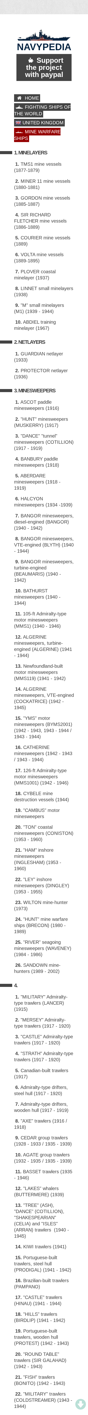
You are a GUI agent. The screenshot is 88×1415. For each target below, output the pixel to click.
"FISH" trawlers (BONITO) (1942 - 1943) (39, 1380)
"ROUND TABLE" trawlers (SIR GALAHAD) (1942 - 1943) (40, 1360)
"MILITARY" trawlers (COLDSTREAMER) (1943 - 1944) (43, 1400)
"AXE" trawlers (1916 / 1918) (40, 1124)
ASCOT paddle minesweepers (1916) (36, 405)
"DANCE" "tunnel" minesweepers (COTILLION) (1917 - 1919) (44, 442)
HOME (31, 98)
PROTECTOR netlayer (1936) (41, 373)
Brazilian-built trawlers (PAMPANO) (41, 1283)
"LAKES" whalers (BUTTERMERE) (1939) (39, 1191)
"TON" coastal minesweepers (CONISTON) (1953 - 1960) (43, 833)
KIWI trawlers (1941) (40, 1246)
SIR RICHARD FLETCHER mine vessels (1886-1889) (40, 221)
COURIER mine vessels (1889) (42, 240)
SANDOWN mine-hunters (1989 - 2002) (37, 968)
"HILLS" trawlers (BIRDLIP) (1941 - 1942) (39, 1317)
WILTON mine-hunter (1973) (41, 905)
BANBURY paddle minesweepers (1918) (36, 462)
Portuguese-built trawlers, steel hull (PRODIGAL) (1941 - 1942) (42, 1263)
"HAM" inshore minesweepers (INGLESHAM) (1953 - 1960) (37, 859)
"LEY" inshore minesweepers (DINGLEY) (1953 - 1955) (41, 885)
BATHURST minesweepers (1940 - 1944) (37, 597)
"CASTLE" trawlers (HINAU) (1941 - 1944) (38, 1300)
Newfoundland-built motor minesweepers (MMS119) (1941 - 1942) (40, 672)
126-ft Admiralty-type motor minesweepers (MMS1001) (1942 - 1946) (41, 776)
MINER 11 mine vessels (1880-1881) (42, 184)
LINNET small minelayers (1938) (43, 291)
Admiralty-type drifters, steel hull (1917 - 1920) (41, 1090)
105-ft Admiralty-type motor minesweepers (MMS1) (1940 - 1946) (40, 620)
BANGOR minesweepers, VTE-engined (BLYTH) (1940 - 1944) (44, 545)
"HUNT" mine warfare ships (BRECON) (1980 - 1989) (41, 925)
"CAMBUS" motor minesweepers (37, 813)
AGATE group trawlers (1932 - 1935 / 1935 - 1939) (43, 1158)
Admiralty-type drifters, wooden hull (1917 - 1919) (41, 1107)
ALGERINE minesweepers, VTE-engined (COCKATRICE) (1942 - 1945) (44, 698)
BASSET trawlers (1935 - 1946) (43, 1174)
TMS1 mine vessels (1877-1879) (37, 167)
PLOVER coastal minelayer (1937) (35, 274)
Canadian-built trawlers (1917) (41, 1073)
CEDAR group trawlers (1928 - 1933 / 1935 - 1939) (43, 1140)
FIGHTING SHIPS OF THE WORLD (42, 110)
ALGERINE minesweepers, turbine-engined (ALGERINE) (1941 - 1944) (43, 646)
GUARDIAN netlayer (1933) (38, 357)
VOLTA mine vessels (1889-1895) (39, 257)
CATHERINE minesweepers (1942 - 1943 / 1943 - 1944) (43, 753)
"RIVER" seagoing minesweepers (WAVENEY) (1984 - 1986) (42, 948)
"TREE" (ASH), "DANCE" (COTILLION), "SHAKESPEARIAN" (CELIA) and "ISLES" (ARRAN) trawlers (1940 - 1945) (41, 1221)
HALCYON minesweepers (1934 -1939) (43, 501)
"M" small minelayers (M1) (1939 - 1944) (39, 308)
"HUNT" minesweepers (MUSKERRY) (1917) (41, 422)
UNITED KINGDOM (42, 122)
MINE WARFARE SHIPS (37, 135)
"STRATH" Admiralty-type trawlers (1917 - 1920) (43, 1056)
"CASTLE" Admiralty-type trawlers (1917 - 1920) (43, 1039)
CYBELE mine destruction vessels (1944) (41, 796)
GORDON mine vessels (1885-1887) (42, 201)
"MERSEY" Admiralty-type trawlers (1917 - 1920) (42, 1023)
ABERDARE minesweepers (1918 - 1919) (37, 482)
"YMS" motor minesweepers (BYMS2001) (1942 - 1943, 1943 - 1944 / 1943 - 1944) (43, 727)
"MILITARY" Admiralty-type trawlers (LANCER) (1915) (41, 1003)
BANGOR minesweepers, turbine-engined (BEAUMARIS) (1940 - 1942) (44, 571)
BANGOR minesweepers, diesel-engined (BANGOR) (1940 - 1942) (44, 522)
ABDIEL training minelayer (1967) (35, 325)
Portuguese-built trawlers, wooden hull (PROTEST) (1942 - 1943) (41, 1337)
